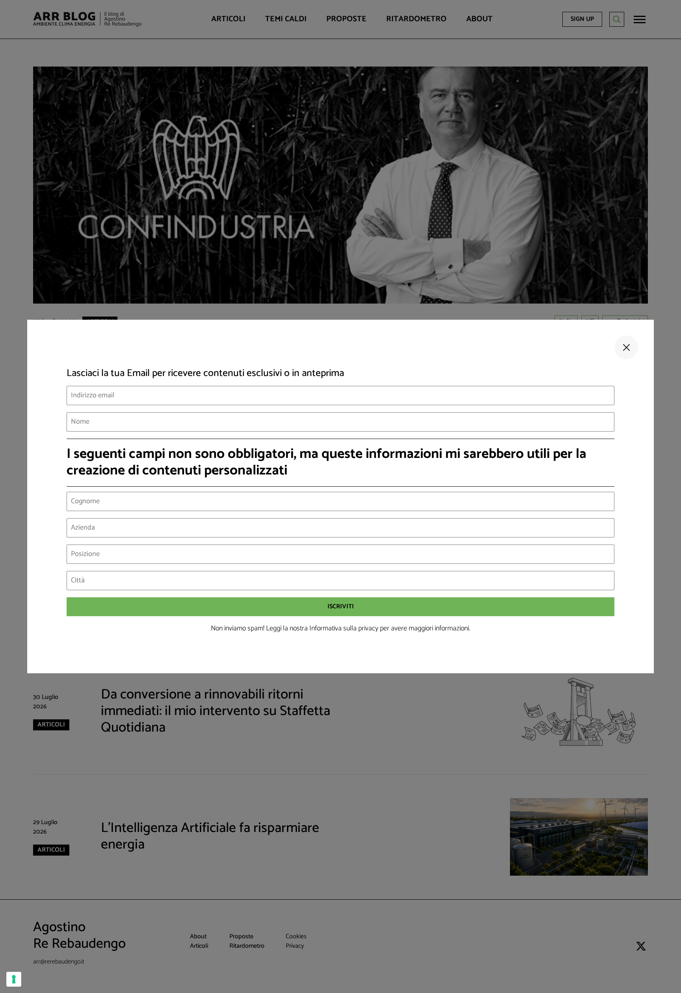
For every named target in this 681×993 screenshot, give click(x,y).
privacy (368, 628)
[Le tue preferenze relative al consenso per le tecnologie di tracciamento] (13, 979)
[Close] (626, 347)
